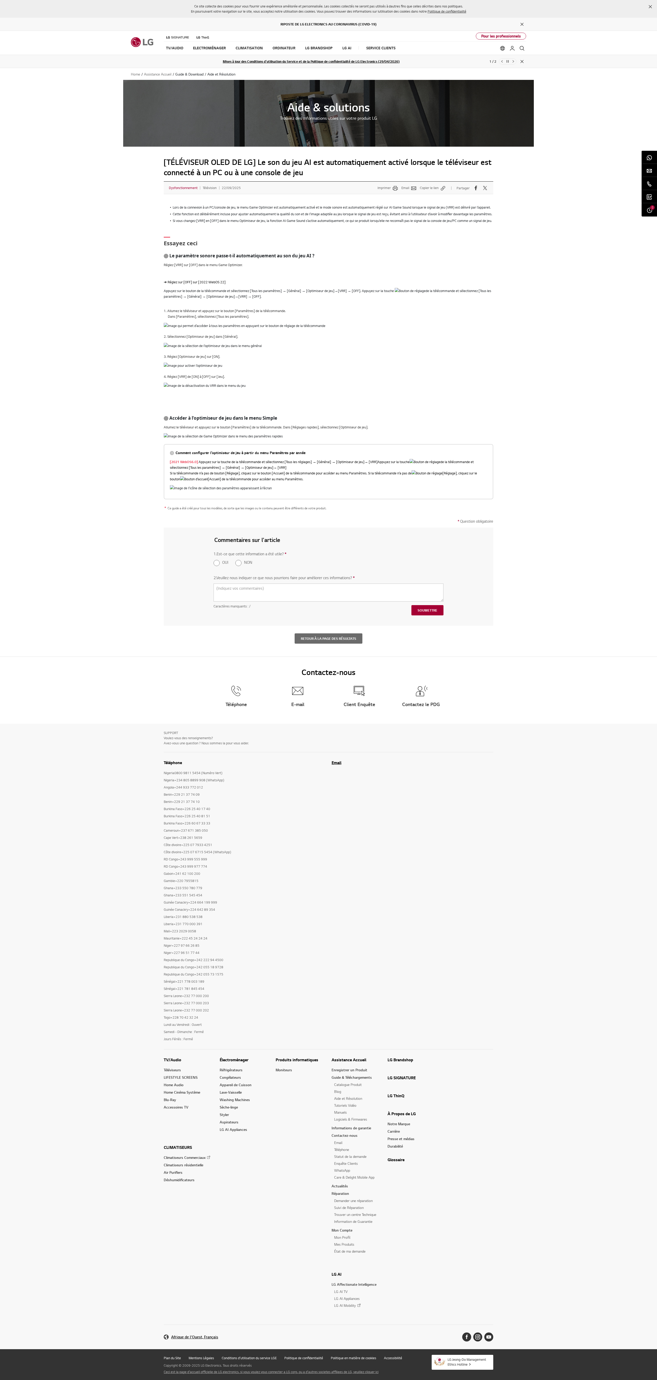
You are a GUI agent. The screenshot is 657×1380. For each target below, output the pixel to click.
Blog (337, 1091)
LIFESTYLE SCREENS (181, 1077)
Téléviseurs (172, 1069)
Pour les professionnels (501, 36)
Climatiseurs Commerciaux (185, 1157)
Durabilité (395, 1146)
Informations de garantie (351, 1127)
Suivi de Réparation (349, 1207)
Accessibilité (393, 1358)
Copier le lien (429, 187)
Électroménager (234, 1059)
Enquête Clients (346, 1163)
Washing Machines (235, 1099)
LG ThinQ (396, 1095)
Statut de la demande (350, 1156)
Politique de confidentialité (447, 11)
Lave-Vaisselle (231, 1092)
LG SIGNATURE (402, 1077)
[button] (650, 6)
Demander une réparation (353, 1200)
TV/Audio (172, 1059)
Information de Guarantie (353, 1221)
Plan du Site (172, 1358)
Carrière (394, 1131)
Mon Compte (342, 1230)
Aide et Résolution (348, 1098)
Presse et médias (401, 1138)
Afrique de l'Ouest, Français (194, 1337)
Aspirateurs (229, 1122)
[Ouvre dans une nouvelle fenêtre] (466, 1336)
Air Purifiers (173, 1172)
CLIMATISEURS (178, 1147)
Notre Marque (399, 1123)
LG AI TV (340, 1291)
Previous (502, 61)
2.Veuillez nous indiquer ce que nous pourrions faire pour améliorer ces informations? (284, 577)
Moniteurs (284, 1069)
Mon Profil (342, 1237)
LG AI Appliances (233, 1129)
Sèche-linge (229, 1107)
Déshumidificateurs (179, 1179)
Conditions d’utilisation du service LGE (249, 1358)
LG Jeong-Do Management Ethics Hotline (467, 1362)
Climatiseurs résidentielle (183, 1164)
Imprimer (384, 187)
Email (405, 187)
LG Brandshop (400, 1059)
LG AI (337, 1274)
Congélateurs (230, 1077)
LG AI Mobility (345, 1305)
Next (513, 61)
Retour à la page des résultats (328, 638)
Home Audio (173, 1084)
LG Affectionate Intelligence (354, 1284)
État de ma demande (349, 1251)
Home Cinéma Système (182, 1092)
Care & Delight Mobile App (354, 1177)
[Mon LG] (512, 48)
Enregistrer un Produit (349, 1069)
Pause (507, 61)
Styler (224, 1114)
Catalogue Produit (348, 1084)
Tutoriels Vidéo (345, 1105)
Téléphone (341, 1149)
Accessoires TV (176, 1107)
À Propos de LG (402, 1113)
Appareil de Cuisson (236, 1084)
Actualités (340, 1186)
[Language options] (502, 48)
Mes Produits (344, 1244)
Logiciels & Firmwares (350, 1119)
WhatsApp (342, 1170)
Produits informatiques (297, 1059)
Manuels (340, 1112)
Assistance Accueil (349, 1059)
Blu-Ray (170, 1099)
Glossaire (396, 1159)
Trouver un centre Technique (355, 1214)
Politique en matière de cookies (353, 1358)
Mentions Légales (201, 1358)
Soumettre (427, 610)
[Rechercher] (522, 48)
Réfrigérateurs (231, 1069)
